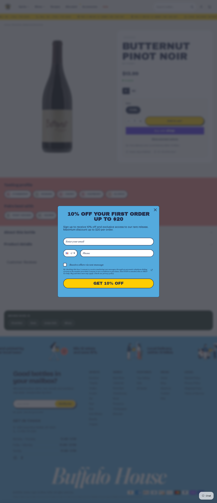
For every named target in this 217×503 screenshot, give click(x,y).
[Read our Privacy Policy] (152, 270)
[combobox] (70, 253)
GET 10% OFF (108, 283)
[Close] (155, 210)
